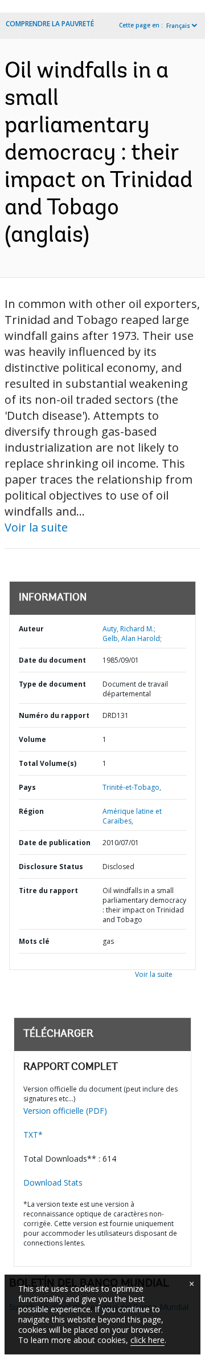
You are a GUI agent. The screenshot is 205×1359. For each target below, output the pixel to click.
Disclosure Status (51, 866)
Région (31, 811)
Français (178, 26)
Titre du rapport (48, 890)
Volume (32, 739)
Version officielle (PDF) (65, 1110)
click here (147, 1339)
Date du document (52, 660)
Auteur (31, 629)
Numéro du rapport (54, 715)
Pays (27, 787)
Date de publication (55, 842)
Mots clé (34, 941)
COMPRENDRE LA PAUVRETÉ (50, 24)
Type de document (52, 684)
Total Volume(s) (47, 763)
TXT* (33, 1134)
